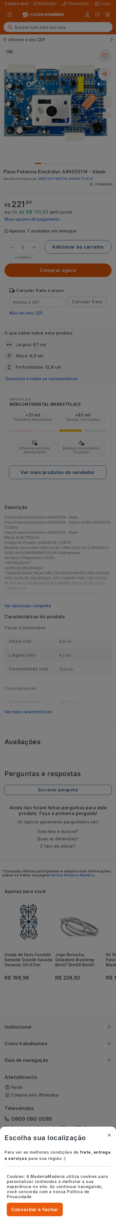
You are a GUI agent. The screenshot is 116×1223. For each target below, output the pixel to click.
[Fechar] (109, 1135)
